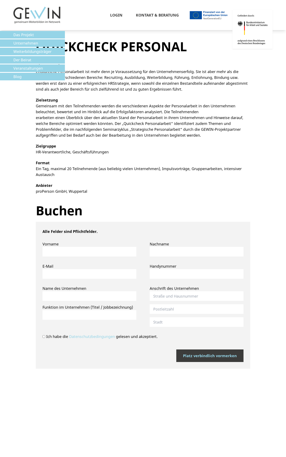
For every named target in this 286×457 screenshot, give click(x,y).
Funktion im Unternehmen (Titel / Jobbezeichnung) (88, 307)
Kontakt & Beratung (157, 15)
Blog (17, 76)
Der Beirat (22, 59)
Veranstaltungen (28, 68)
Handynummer (163, 266)
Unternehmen (25, 43)
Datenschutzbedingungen (92, 336)
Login (116, 15)
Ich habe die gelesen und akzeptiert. (101, 336)
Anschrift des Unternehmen (174, 288)
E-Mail (48, 266)
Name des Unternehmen (64, 288)
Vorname (51, 243)
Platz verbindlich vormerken (210, 355)
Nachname (159, 243)
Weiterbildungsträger (32, 51)
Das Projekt (23, 34)
